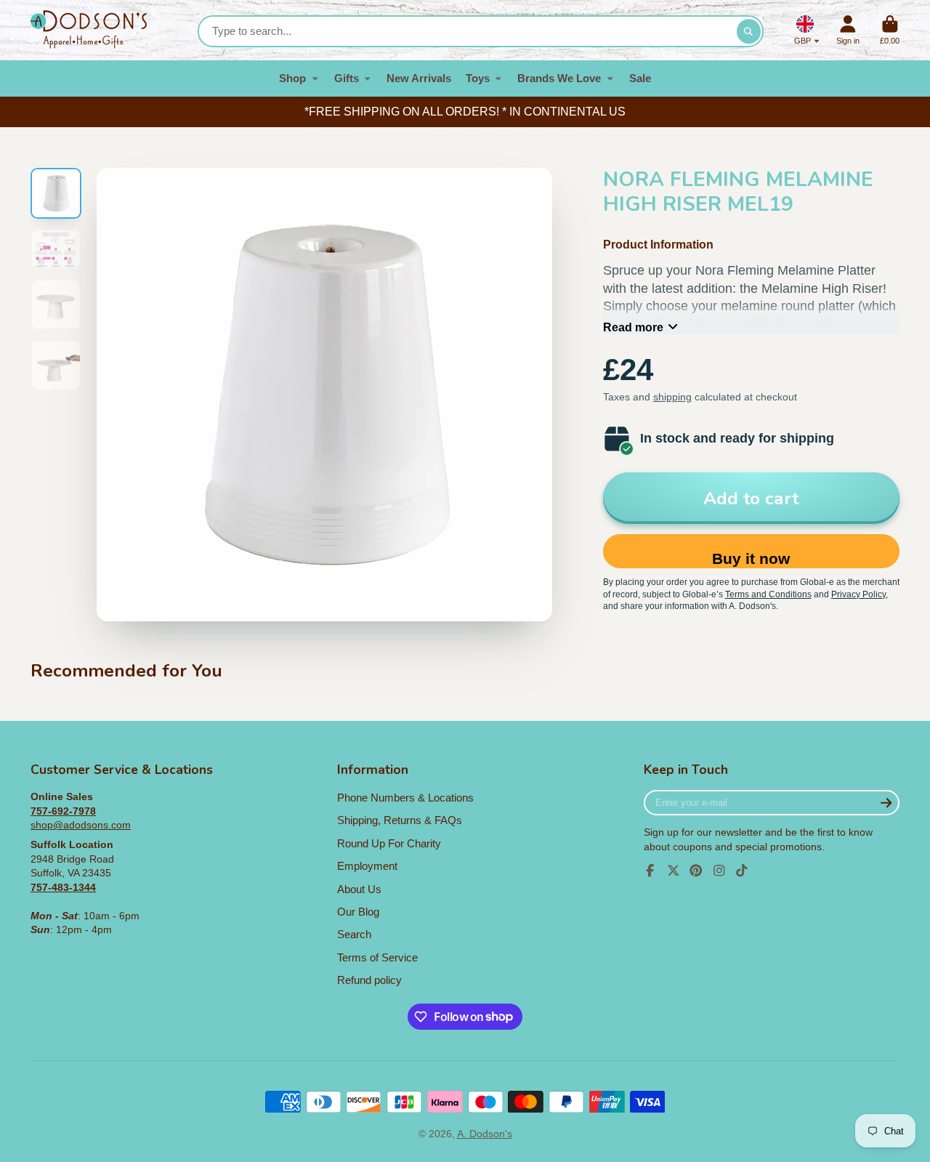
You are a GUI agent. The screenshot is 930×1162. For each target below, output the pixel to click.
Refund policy (369, 980)
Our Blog (358, 911)
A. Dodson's (484, 1133)
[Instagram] (719, 870)
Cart (889, 30)
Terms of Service (377, 957)
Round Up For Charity (389, 843)
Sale (640, 78)
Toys (478, 78)
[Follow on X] (673, 870)
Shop (292, 78)
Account (848, 30)
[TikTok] (741, 870)
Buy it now (751, 558)
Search (354, 934)
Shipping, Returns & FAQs (399, 820)
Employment (367, 866)
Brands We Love (559, 78)
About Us (359, 889)
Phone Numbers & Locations (405, 797)
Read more (633, 327)
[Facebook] (650, 870)
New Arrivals (419, 78)
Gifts (346, 78)
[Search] (749, 31)
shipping (672, 397)
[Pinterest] (696, 870)
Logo (89, 30)
